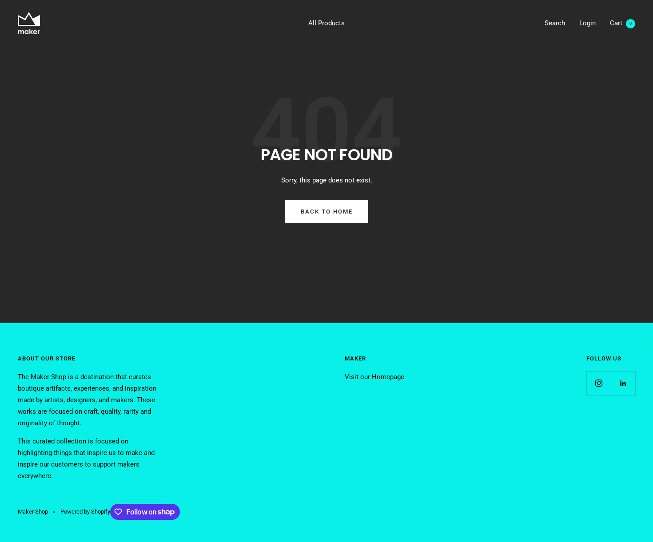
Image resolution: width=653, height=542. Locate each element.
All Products (326, 23)
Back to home (327, 211)
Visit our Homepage (374, 377)
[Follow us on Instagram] (598, 383)
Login (587, 23)
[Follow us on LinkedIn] (623, 383)
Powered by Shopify (85, 511)
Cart (621, 23)
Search (555, 23)
